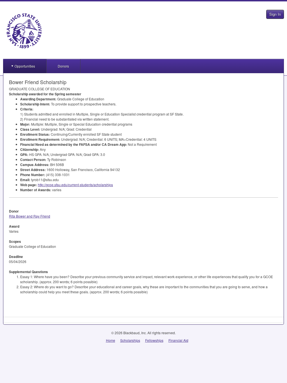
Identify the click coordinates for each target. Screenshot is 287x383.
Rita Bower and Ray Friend (29, 216)
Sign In (275, 14)
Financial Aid (178, 340)
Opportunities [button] (25, 66)
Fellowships (154, 340)
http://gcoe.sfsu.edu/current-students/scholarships (75, 184)
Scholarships (130, 340)
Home (110, 340)
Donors (63, 66)
